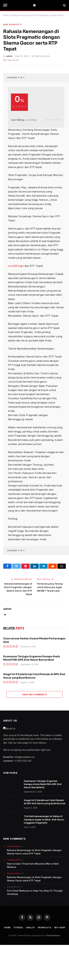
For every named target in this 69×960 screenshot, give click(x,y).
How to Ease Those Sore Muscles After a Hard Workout (33, 865)
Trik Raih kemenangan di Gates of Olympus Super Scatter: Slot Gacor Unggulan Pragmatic (44, 819)
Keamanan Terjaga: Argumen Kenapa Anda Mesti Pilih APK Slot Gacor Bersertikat (31, 658)
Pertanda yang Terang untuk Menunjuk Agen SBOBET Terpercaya (50, 587)
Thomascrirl (13, 860)
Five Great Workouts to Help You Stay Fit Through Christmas (35, 892)
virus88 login (16, 265)
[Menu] (5, 5)
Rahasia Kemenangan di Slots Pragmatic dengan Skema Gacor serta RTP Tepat (34, 852)
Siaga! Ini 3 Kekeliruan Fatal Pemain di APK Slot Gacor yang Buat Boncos (34, 676)
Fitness (18, 927)
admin (9, 56)
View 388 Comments (34, 694)
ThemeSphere (53, 935)
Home (6, 15)
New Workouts (12, 24)
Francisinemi (13, 846)
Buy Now (59, 927)
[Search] (64, 5)
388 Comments (42, 56)
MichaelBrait (14, 873)
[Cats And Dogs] (34, 5)
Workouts (44, 927)
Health (30, 927)
